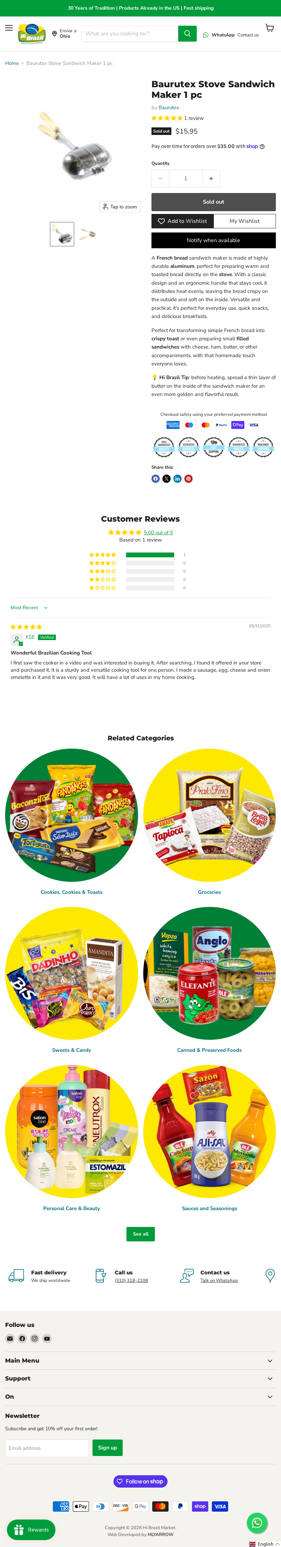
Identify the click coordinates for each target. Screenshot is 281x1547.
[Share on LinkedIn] (177, 479)
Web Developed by (140, 1535)
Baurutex (169, 107)
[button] (62, 234)
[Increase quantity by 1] (211, 178)
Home (12, 63)
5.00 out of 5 (158, 532)
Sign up (107, 1448)
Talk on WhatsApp (219, 1280)
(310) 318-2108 (131, 1280)
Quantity (160, 163)
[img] (26, 627)
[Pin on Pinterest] (188, 479)
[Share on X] (166, 479)
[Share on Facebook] (155, 479)
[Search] (187, 34)
